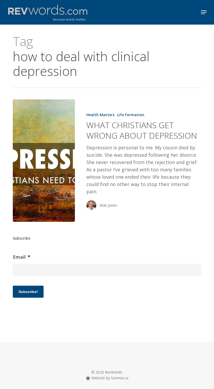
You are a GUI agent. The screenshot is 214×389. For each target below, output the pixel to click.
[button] (204, 12)
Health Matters (100, 114)
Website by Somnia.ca (109, 377)
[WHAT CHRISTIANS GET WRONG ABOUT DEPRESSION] (44, 160)
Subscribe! (28, 292)
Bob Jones (108, 205)
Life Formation (130, 114)
